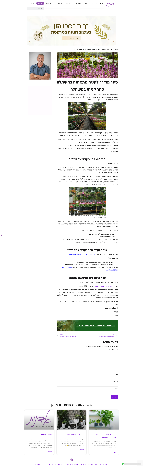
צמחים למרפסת (83, 3)
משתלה (37, 464)
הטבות (40, 3)
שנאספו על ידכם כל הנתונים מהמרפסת (82, 254)
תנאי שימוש (104, 464)
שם (116, 374)
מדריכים (48, 3)
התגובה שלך (113, 349)
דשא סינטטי (45, 464)
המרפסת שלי (104, 49)
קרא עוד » (114, 452)
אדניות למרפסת (56, 464)
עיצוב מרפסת (99, 3)
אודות (32, 3)
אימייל (115, 381)
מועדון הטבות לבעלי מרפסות (104, 286)
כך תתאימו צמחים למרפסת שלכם (96, 325)
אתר (116, 389)
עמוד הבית (114, 49)
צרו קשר (91, 464)
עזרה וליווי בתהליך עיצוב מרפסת (75, 464)
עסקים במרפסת (46, 434)
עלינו (97, 464)
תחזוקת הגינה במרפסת (65, 3)
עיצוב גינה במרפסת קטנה (75, 434)
